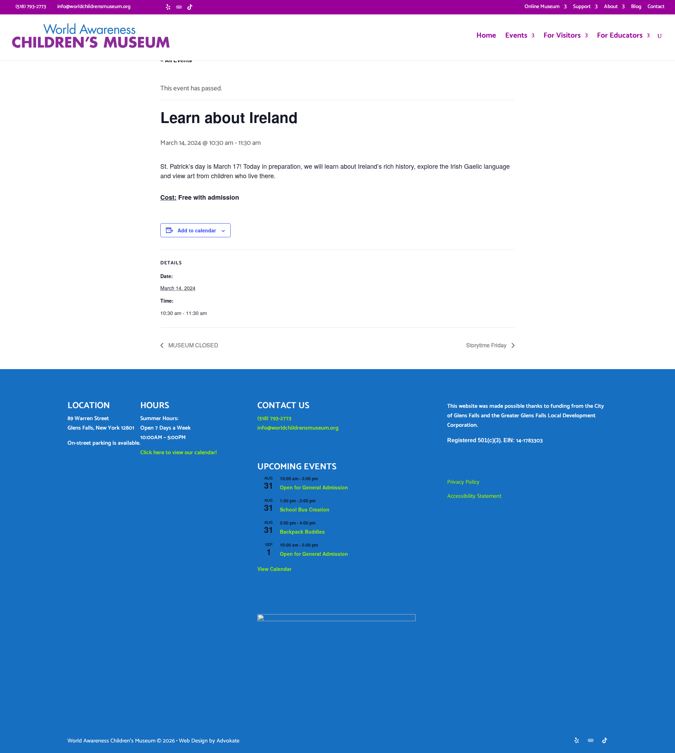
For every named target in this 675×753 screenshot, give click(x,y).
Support (582, 7)
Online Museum (542, 7)
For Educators (620, 37)
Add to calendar (197, 230)
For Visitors (562, 37)
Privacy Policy (463, 482)
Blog (636, 7)
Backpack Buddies (302, 531)
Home (486, 37)
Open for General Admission (314, 487)
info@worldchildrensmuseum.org (298, 428)
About (611, 7)
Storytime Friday (487, 345)
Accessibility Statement (474, 496)
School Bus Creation (304, 509)
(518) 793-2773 (274, 418)
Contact (656, 7)
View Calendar (274, 568)
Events (516, 37)
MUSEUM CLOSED (192, 345)
